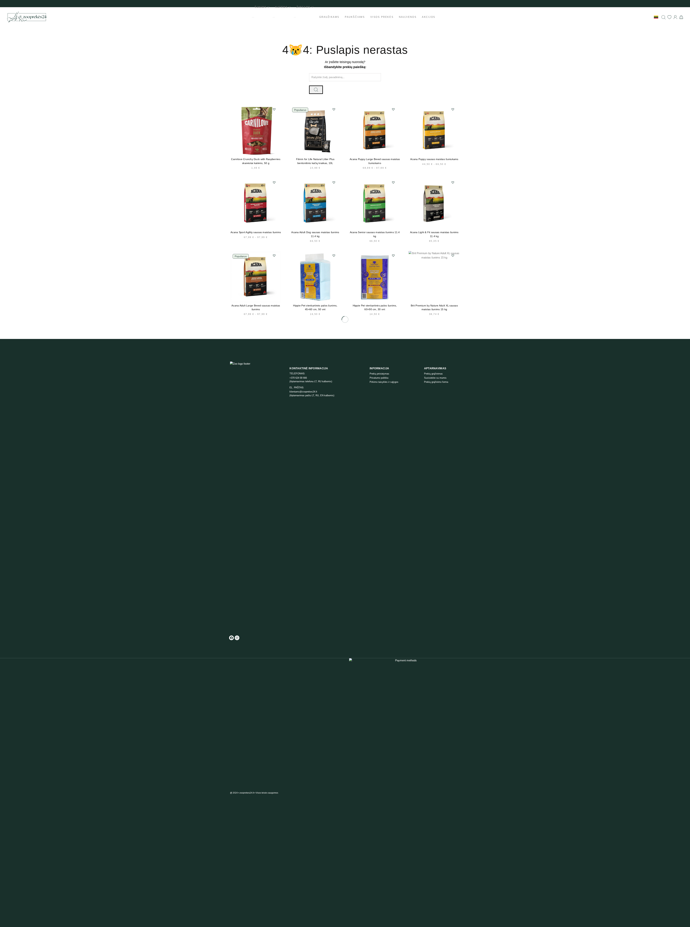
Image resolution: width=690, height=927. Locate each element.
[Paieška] (663, 17)
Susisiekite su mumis (435, 377)
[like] (669, 17)
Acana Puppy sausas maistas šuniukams (434, 159)
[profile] (675, 17)
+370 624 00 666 (298, 377)
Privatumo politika (379, 377)
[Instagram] (237, 637)
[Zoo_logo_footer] (245, 496)
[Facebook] (231, 637)
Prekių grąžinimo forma (436, 382)
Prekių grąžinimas (433, 373)
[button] (274, 109)
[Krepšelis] (681, 17)
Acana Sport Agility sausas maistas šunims (256, 232)
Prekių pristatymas (379, 373)
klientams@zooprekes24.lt (303, 391)
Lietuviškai (646, 17)
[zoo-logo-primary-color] (27, 17)
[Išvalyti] (310, 81)
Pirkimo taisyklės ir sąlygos (384, 382)
